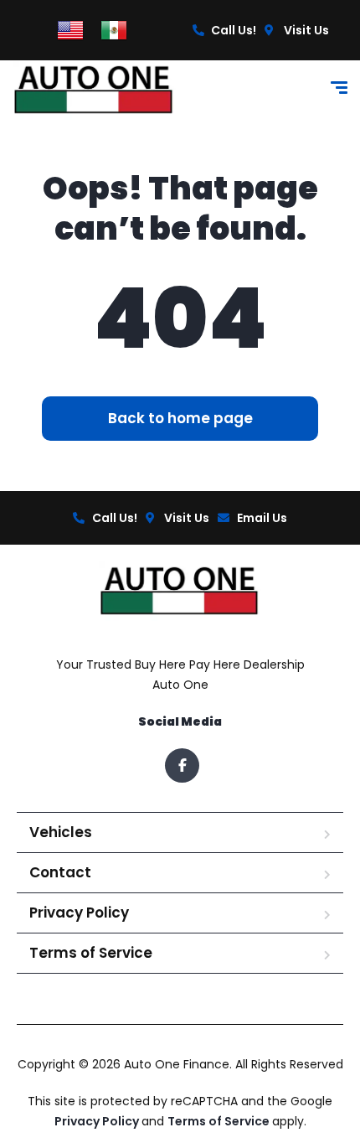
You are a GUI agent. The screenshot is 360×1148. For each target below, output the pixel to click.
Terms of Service (90, 953)
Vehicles (60, 832)
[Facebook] (182, 765)
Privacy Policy (79, 912)
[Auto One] (95, 90)
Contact (60, 872)
